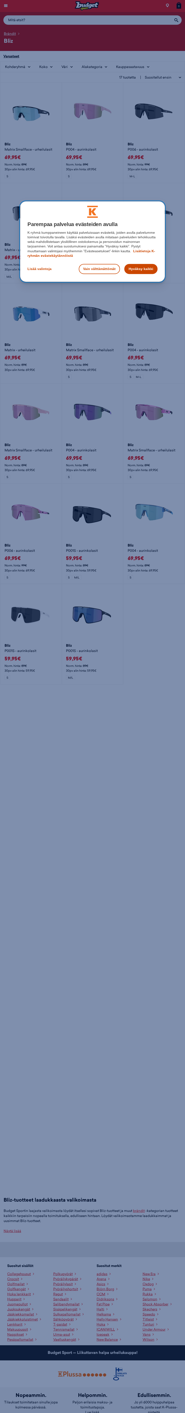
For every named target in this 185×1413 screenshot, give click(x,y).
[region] (92, 242)
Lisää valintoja (39, 269)
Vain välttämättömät (99, 269)
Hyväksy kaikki (141, 269)
